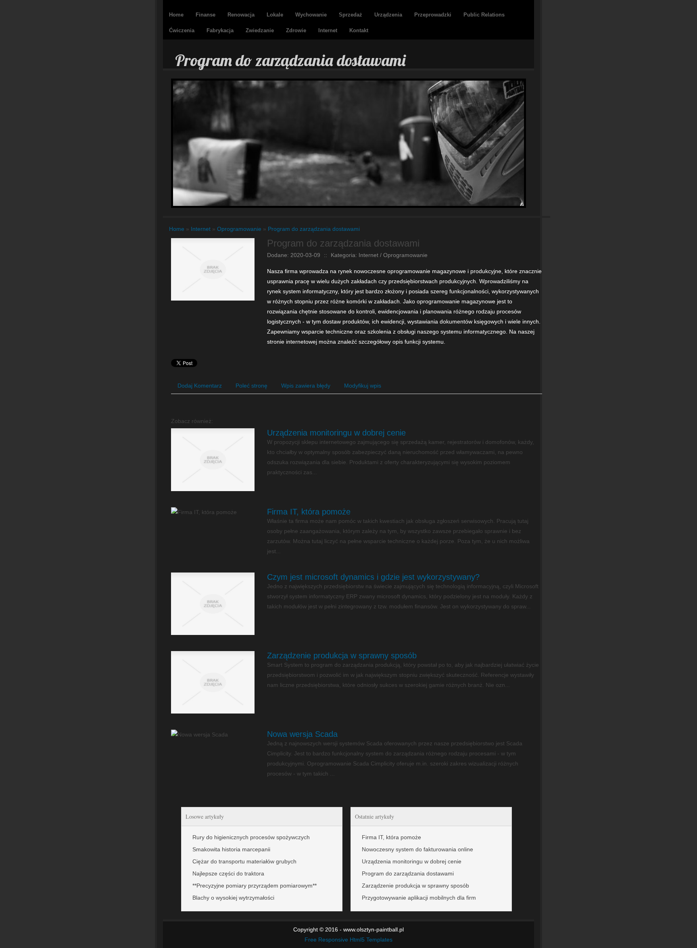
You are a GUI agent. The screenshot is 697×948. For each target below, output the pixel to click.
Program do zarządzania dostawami (314, 229)
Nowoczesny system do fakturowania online (417, 849)
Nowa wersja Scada (302, 734)
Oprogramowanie (239, 229)
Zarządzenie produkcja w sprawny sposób (342, 655)
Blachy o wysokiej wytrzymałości (233, 897)
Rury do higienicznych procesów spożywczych (251, 837)
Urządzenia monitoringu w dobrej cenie (336, 432)
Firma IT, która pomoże (309, 511)
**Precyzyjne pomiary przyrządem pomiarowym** (254, 885)
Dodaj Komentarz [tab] (199, 385)
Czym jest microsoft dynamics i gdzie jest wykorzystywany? (373, 577)
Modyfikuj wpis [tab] (362, 385)
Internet (201, 229)
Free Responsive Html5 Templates (348, 939)
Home (176, 229)
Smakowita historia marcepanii (231, 849)
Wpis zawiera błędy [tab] (305, 385)
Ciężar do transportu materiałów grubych (244, 861)
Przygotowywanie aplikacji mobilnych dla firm (419, 897)
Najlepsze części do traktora (228, 873)
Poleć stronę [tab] (251, 385)
